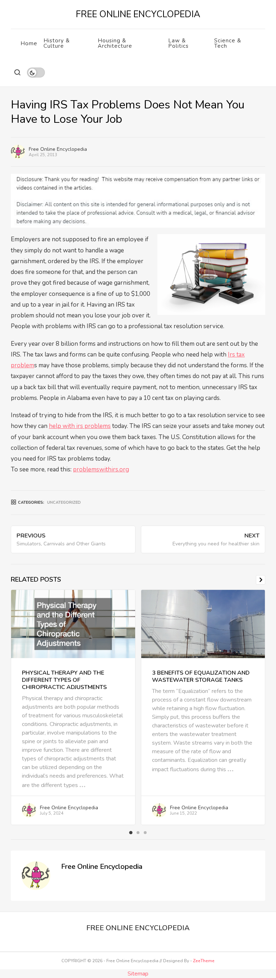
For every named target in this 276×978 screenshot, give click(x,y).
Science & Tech (227, 43)
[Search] (17, 72)
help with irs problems (80, 426)
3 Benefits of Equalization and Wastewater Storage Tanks (201, 676)
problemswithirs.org (101, 469)
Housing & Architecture (115, 43)
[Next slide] (260, 580)
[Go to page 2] (138, 832)
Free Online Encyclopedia (58, 149)
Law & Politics (178, 43)
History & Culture (56, 43)
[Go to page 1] (130, 832)
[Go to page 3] (145, 832)
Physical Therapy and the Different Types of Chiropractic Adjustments (64, 680)
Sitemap (138, 974)
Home (28, 43)
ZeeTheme (204, 961)
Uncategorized (64, 502)
